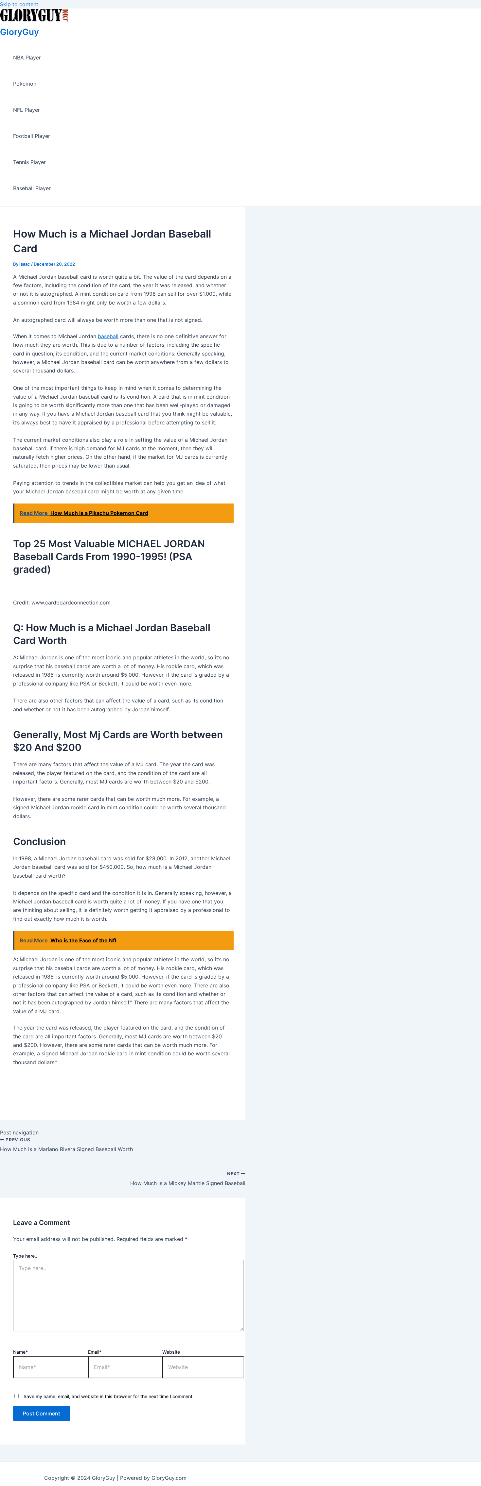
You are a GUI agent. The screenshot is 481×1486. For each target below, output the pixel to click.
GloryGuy (19, 32)
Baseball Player (32, 188)
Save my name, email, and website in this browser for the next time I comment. (109, 1396)
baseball (108, 336)
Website (171, 1352)
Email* (94, 1352)
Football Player (31, 136)
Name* (20, 1352)
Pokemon (24, 83)
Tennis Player (29, 162)
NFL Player (26, 110)
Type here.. (25, 1256)
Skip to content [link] (19, 4)
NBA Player (27, 57)
